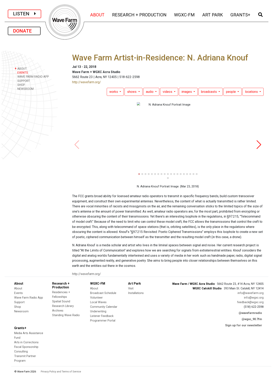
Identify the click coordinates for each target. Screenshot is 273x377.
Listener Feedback (102, 316)
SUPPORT (23, 81)
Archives (57, 310)
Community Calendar (103, 307)
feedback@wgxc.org (250, 302)
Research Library (63, 306)
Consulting (21, 351)
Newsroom (21, 311)
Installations (136, 293)
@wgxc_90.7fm (252, 319)
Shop (17, 307)
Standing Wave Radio (66, 315)
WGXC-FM (184, 14)
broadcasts (209, 92)
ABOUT (97, 14)
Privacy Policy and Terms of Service (61, 371)
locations (252, 92)
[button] (139, 174)
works (114, 92)
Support (19, 302)
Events (18, 293)
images (187, 92)
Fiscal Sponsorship (26, 347)
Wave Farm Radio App (28, 297)
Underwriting (98, 311)
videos (168, 92)
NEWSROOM (25, 89)
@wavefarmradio (250, 313)
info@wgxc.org (254, 297)
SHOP (21, 85)
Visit (131, 288)
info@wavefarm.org (251, 293)
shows (132, 92)
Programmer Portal (102, 320)
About (18, 288)
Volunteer (96, 297)
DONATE (24, 31)
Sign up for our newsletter (243, 325)
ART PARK (212, 14)
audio (150, 92)
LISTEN (23, 14)
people (231, 92)
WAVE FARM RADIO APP (33, 76)
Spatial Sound (61, 301)
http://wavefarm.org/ (86, 82)
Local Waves (98, 302)
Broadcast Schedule (103, 293)
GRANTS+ (240, 14)
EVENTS (22, 72)
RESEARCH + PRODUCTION (139, 14)
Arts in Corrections (26, 342)
